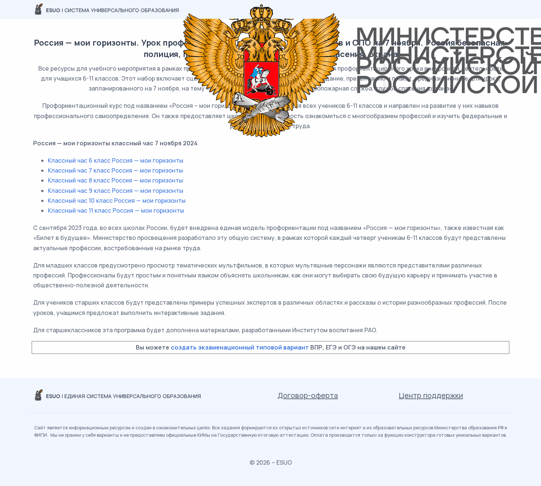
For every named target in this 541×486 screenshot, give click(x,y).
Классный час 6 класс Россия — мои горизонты (115, 160)
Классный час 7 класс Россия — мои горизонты (115, 170)
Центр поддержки (431, 395)
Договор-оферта (307, 395)
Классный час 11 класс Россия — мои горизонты (116, 210)
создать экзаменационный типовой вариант (240, 347)
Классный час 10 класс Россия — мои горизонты (116, 200)
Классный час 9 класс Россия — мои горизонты (115, 191)
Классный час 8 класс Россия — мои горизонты (115, 180)
